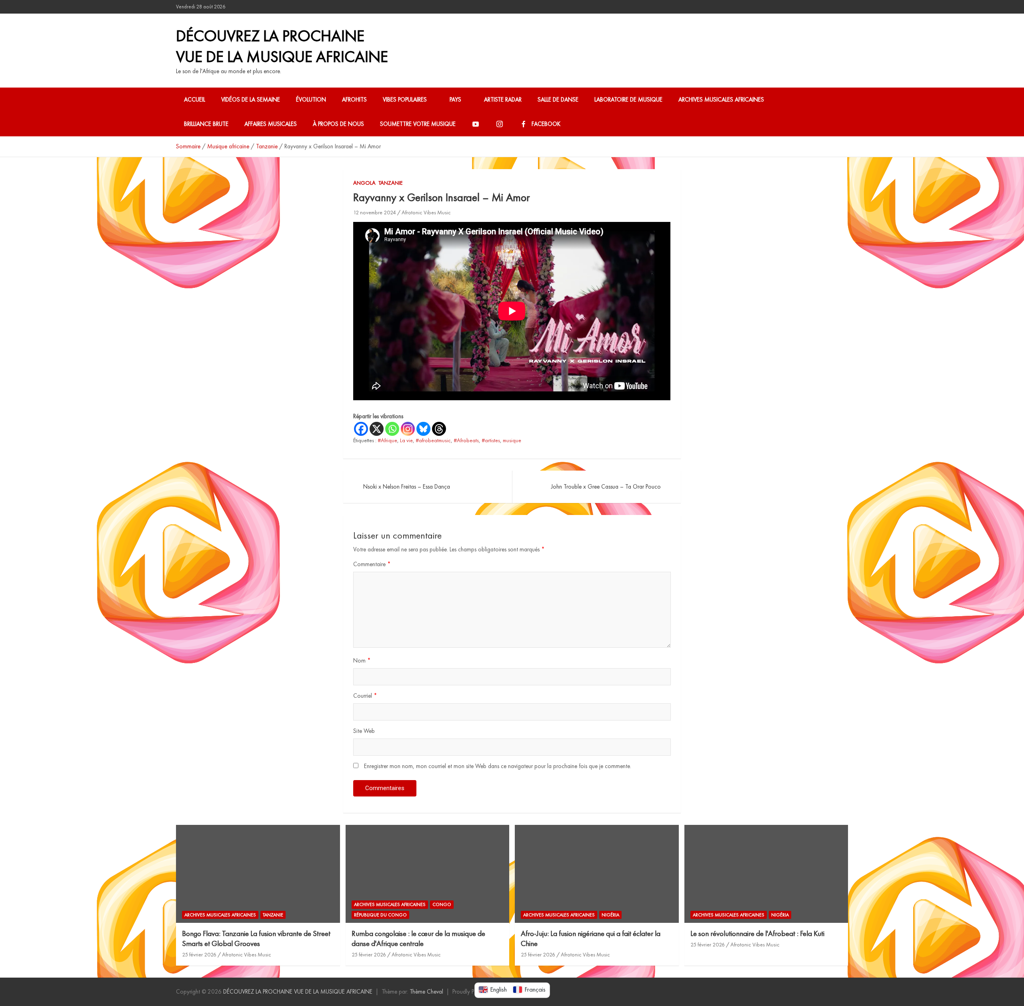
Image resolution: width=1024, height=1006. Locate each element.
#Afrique (387, 440)
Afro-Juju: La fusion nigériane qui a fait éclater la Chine (590, 938)
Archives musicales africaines (721, 100)
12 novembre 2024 (374, 212)
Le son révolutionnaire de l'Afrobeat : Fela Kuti (757, 933)
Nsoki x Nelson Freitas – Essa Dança (406, 487)
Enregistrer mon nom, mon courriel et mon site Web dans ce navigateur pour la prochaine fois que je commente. (497, 766)
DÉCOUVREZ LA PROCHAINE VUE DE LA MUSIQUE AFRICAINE (282, 46)
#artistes (491, 440)
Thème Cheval (426, 992)
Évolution (311, 100)
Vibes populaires (405, 100)
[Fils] (439, 429)
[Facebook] (361, 429)
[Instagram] (408, 429)
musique (512, 440)
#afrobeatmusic (433, 440)
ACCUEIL (194, 100)
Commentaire (372, 564)
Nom (362, 661)
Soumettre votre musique (418, 124)
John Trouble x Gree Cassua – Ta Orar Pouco (606, 487)
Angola (364, 182)
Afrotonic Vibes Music (426, 212)
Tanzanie (390, 182)
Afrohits (354, 100)
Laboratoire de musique (628, 100)
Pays (455, 100)
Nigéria (610, 915)
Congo (441, 904)
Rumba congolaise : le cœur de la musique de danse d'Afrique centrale (418, 938)
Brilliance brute (206, 124)
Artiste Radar (503, 100)
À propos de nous (338, 124)
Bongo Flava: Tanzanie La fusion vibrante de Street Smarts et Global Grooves (256, 938)
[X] (377, 429)
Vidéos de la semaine (250, 100)
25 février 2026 (199, 954)
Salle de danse (558, 100)
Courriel (365, 696)
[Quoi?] (392, 429)
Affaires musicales (270, 124)
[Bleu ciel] (423, 429)
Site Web (364, 731)
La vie (406, 440)
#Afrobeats (466, 440)
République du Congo (380, 915)
